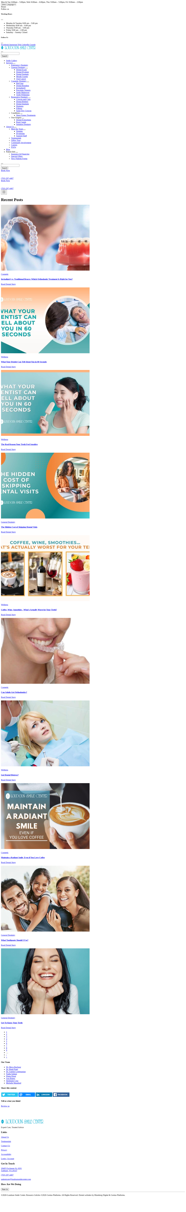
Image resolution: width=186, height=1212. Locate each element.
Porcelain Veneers (23, 90)
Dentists (19, 131)
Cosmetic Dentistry (19, 81)
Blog (8, 149)
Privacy (4, 1150)
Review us (5, 1106)
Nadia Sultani (11, 1074)
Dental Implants (22, 104)
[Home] (18, 49)
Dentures (19, 106)
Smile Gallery (11, 61)
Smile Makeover (22, 92)
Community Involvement (21, 143)
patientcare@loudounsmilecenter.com (16, 1179)
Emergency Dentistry (19, 65)
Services (9, 63)
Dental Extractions (23, 120)
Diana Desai (11, 1076)
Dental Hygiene (22, 72)
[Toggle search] (2, 163)
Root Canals (21, 122)
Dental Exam (21, 70)
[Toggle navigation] (4, 192)
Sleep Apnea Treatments (26, 115)
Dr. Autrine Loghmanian (16, 1072)
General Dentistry (18, 67)
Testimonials (16, 138)
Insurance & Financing (20, 154)
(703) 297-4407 (7, 1175)
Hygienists (20, 133)
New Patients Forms (19, 159)
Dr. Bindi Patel (12, 1069)
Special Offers (17, 156)
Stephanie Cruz (12, 1081)
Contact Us (5, 1146)
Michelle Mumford (13, 1083)
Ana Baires (10, 1078)
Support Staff (21, 136)
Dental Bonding (22, 86)
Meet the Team (17, 129)
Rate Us (5, 1189)
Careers (14, 145)
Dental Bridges (22, 102)
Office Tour (15, 140)
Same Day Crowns (23, 111)
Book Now (5, 170)
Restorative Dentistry (19, 97)
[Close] (2, 19)
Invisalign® (21, 88)
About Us (10, 127)
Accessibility (6, 1154)
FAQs (13, 147)
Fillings (19, 108)
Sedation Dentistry (23, 124)
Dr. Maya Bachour (13, 1067)
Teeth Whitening (22, 95)
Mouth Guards (22, 76)
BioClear (19, 83)
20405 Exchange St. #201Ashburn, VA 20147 (11, 1169)
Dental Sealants (22, 74)
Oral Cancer (21, 79)
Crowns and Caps (23, 99)
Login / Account (7, 1159)
